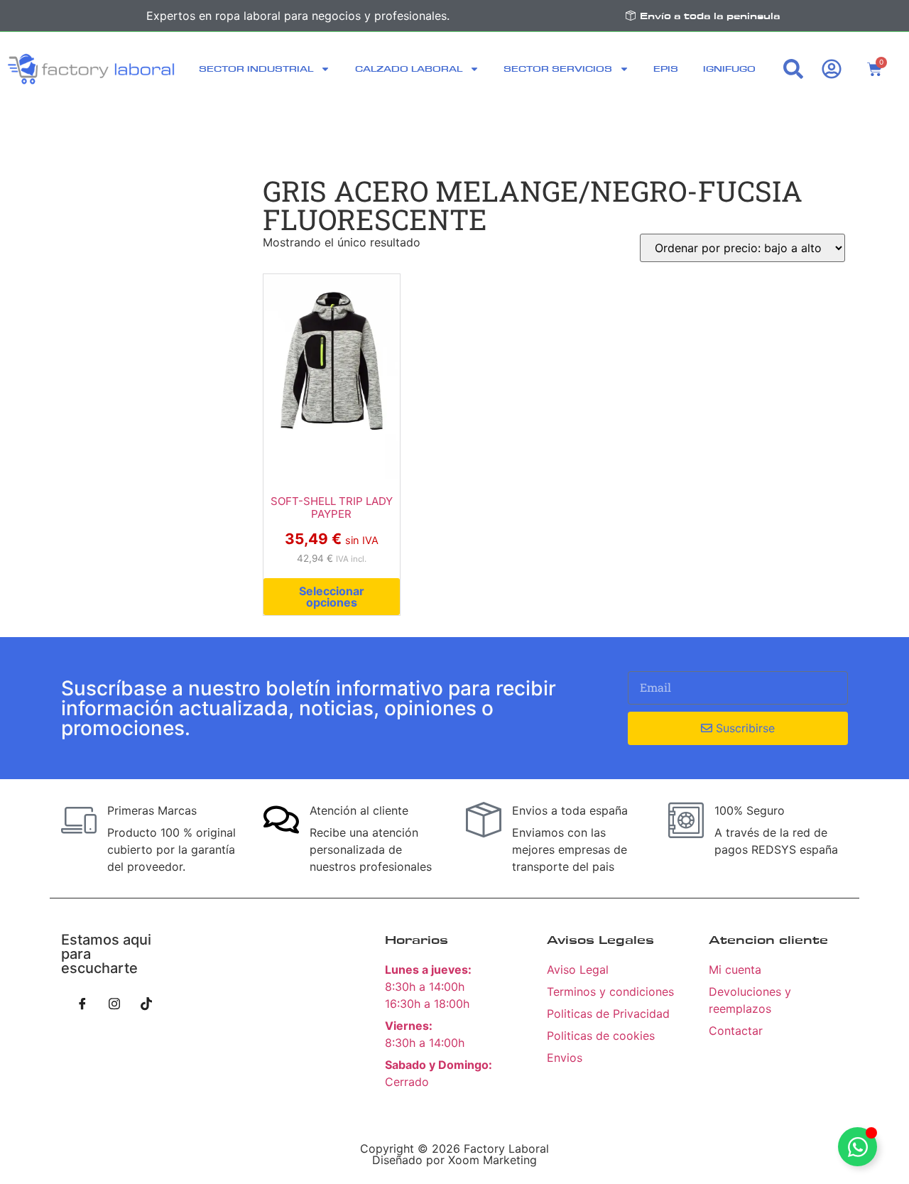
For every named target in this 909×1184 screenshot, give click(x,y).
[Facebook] (82, 1003)
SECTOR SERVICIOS (558, 69)
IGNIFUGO (729, 69)
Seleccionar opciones (331, 596)
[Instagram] (114, 1003)
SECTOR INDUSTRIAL (256, 69)
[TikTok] (146, 1003)
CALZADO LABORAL (408, 69)
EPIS (665, 69)
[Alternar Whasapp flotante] (857, 1146)
